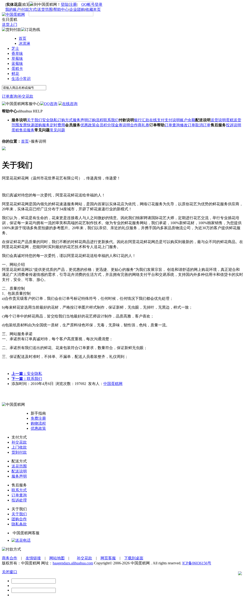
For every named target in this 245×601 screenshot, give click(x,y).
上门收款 (19, 447)
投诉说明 (233, 125)
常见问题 (57, 130)
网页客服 (108, 558)
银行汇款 (141, 120)
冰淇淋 (24, 43)
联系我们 (111, 120)
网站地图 (57, 558)
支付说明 (172, 120)
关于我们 (34, 120)
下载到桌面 (133, 558)
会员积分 (103, 125)
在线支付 (157, 120)
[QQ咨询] (21, 540)
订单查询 (9, 96)
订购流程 (95, 120)
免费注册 (38, 418)
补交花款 (25, 96)
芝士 (15, 48)
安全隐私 (49, 120)
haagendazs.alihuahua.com (73, 563)
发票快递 (26, 125)
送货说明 (218, 120)
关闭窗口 (9, 572)
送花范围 (19, 466)
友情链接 (33, 558)
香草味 (17, 53)
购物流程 (38, 423)
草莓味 (17, 58)
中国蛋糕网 (112, 384)
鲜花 (15, 74)
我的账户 (13, 9)
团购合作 (19, 519)
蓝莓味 (17, 63)
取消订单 (203, 125)
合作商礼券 (139, 125)
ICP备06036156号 (196, 563)
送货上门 (9, 24)
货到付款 (19, 452)
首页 (22, 38)
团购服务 (42, 125)
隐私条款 (19, 524)
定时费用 (57, 125)
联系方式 (19, 490)
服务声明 (80, 120)
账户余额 (187, 120)
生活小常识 (21, 79)
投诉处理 (19, 500)
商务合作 (9, 558)
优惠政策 (88, 125)
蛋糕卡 (17, 69)
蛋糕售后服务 (22, 130)
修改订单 (187, 125)
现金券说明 (120, 125)
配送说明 (19, 471)
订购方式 (65, 120)
